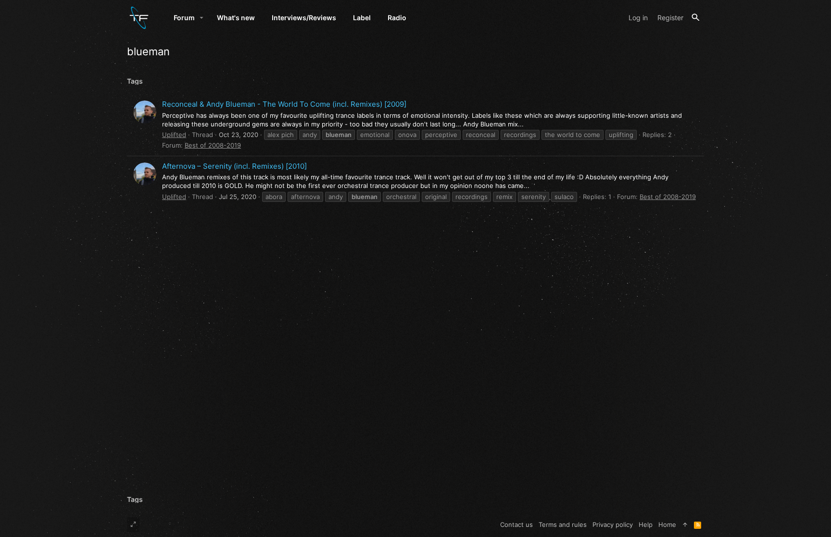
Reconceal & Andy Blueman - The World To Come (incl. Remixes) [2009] (284, 104)
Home (667, 524)
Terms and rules (563, 524)
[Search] (695, 17)
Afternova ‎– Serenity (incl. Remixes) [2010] (234, 166)
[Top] (685, 524)
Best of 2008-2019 (213, 145)
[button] (202, 18)
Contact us (516, 524)
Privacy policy (612, 524)
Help (646, 524)
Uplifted (174, 134)
